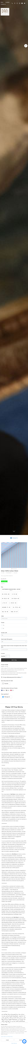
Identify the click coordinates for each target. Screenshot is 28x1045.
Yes (3, 625)
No (3, 628)
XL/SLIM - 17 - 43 (6, 607)
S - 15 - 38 (14, 594)
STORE (2, 573)
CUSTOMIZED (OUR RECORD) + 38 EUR (11, 590)
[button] (5, 683)
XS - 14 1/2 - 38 (5, 594)
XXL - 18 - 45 (5, 611)
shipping (3, 583)
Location (7, 2)
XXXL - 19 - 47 (14, 611)
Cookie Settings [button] (14, 1043)
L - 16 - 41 (4, 603)
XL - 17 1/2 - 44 (16, 607)
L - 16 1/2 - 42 (13, 603)
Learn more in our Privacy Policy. (7, 1036)
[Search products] (26, 46)
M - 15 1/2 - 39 (5, 598)
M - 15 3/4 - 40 (15, 598)
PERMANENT (9, 573)
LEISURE (15, 573)
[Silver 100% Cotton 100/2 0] (14, 555)
